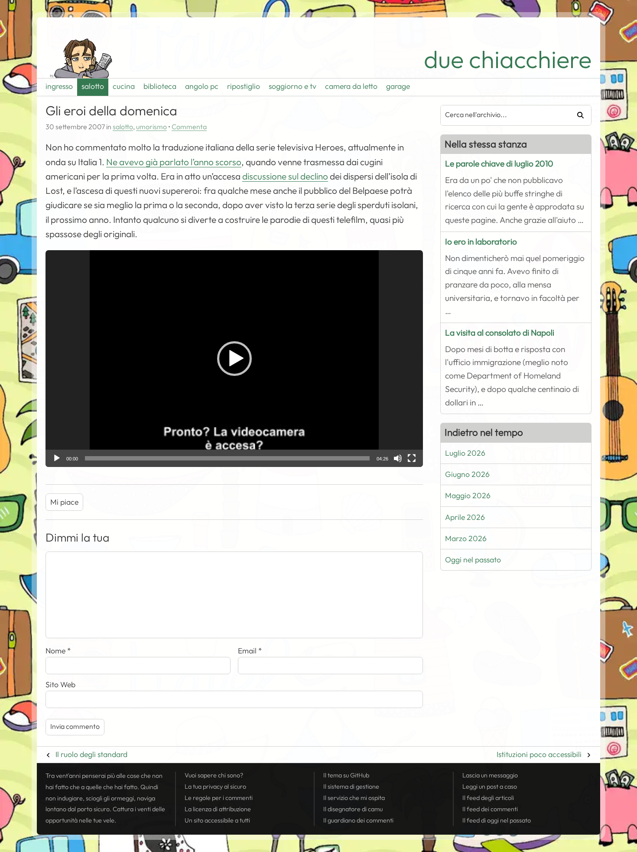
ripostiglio (243, 86)
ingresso (59, 86)
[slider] (227, 458)
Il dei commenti (490, 809)
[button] (234, 358)
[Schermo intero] (411, 458)
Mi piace (64, 502)
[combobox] (502, 115)
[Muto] (397, 458)
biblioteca (159, 86)
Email (250, 650)
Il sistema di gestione (351, 786)
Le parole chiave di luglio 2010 (499, 163)
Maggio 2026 (468, 495)
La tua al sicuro (215, 786)
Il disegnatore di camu (353, 809)
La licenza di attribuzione (218, 809)
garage (398, 86)
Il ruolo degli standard (91, 754)
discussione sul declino (285, 176)
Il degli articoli (488, 797)
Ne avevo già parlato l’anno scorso (173, 162)
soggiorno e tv (292, 86)
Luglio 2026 (465, 453)
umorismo (151, 127)
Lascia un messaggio (490, 775)
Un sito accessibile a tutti (217, 820)
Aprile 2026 (465, 517)
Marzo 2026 (466, 538)
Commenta (189, 127)
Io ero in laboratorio (481, 241)
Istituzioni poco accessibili (539, 754)
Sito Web (60, 684)
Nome (58, 650)
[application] (234, 358)
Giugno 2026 (467, 474)
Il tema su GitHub (346, 775)
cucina (124, 86)
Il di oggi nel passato (496, 820)
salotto (92, 86)
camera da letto (351, 86)
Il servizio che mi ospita (354, 797)
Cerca (577, 115)
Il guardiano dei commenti (358, 820)
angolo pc (201, 86)
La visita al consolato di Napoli (499, 332)
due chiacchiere (508, 59)
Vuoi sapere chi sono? (214, 775)
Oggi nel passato (473, 559)
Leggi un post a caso (489, 786)
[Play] (56, 458)
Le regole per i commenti (219, 797)
